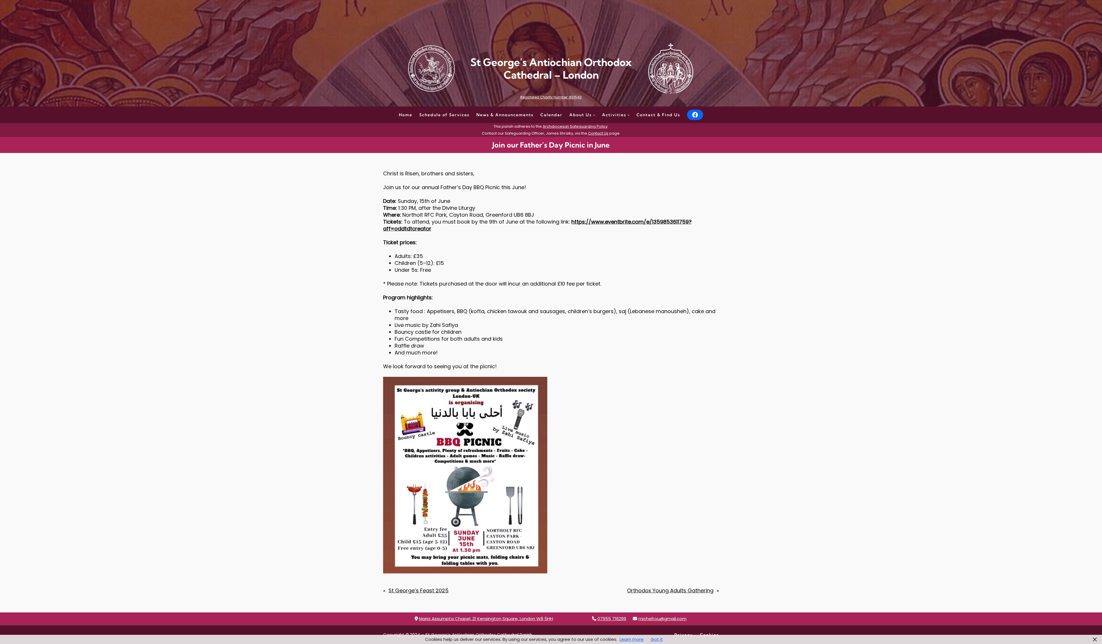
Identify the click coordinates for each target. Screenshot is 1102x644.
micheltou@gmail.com (662, 619)
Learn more (632, 639)
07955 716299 (611, 619)
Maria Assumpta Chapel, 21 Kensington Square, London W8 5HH (486, 619)
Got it (657, 639)
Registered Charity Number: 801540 (551, 97)
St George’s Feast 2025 (419, 590)
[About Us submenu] (594, 115)
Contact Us (598, 133)
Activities (614, 114)
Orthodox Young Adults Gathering (670, 590)
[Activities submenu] (628, 115)
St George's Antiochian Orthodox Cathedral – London (551, 68)
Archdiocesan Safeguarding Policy (575, 126)
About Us (580, 114)
